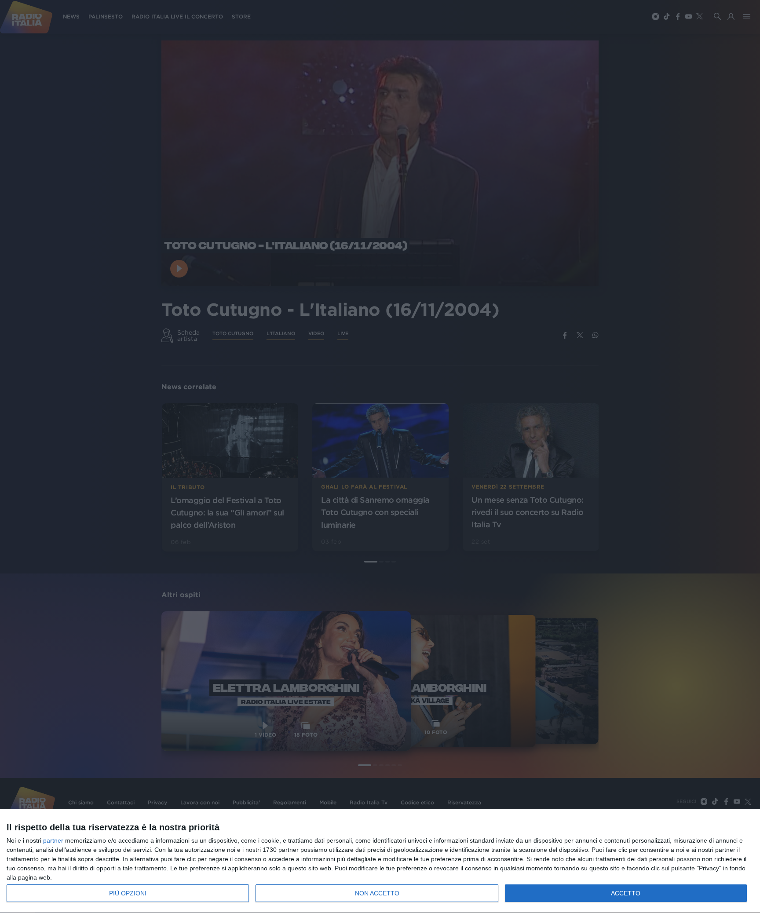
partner (53, 840)
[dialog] (380, 861)
